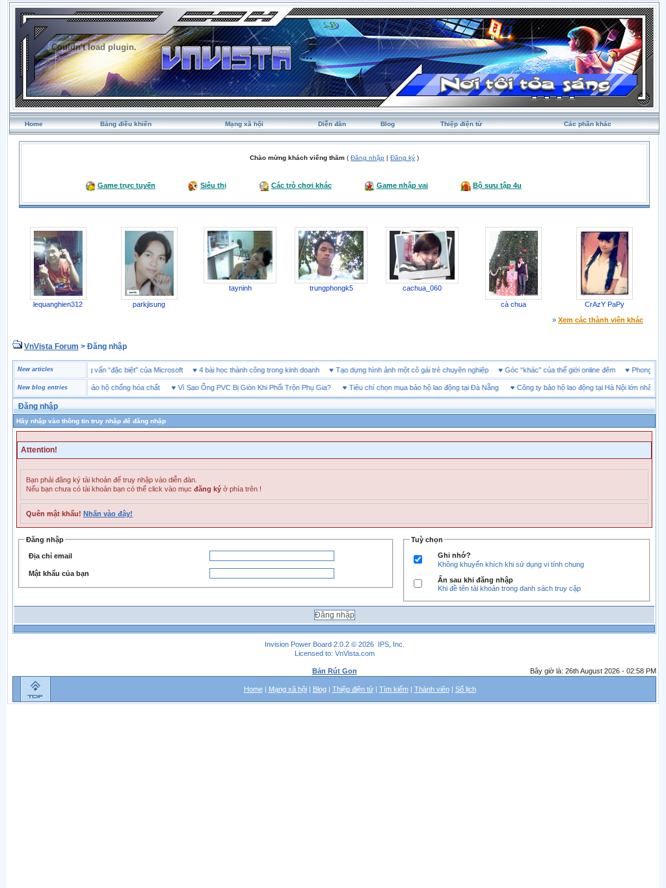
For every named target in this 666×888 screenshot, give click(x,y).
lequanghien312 (58, 304)
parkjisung (149, 304)
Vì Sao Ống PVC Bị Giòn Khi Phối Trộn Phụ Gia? (239, 387)
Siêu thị (213, 185)
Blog (387, 123)
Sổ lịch (465, 689)
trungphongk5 (331, 288)
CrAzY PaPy (604, 304)
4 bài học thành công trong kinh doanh (275, 370)
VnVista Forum (51, 346)
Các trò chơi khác (301, 185)
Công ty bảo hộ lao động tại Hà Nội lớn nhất (569, 387)
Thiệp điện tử (461, 123)
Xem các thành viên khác (600, 320)
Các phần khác (587, 123)
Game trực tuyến (126, 185)
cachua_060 (422, 288)
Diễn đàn (332, 123)
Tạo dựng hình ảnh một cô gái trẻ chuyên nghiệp (427, 370)
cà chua (513, 304)
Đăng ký (402, 157)
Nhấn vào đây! (108, 513)
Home (34, 123)
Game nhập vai (402, 185)
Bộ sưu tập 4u (497, 185)
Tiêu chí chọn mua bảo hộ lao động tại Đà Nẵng (408, 387)
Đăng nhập (367, 157)
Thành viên (431, 689)
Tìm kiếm (393, 689)
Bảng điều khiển (126, 123)
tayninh (240, 288)
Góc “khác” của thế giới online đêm (575, 370)
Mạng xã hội (244, 123)
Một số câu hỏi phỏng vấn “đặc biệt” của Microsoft (119, 370)
